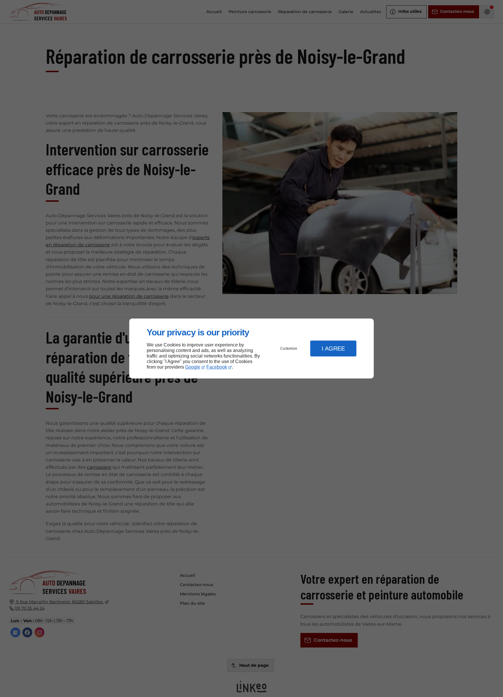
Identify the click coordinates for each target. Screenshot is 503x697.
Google (192, 367)
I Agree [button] (333, 348)
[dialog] (251, 349)
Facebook (216, 367)
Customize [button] (288, 348)
